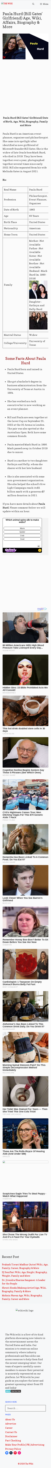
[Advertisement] (25, 89)
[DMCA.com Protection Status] (13, 1392)
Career (9, 1427)
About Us (10, 1419)
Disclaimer (11, 1436)
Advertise (10, 1423)
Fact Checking (13, 1440)
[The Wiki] (7, 4)
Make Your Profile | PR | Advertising (24, 1444)
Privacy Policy (13, 1448)
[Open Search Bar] (33, 4)
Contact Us (11, 1432)
